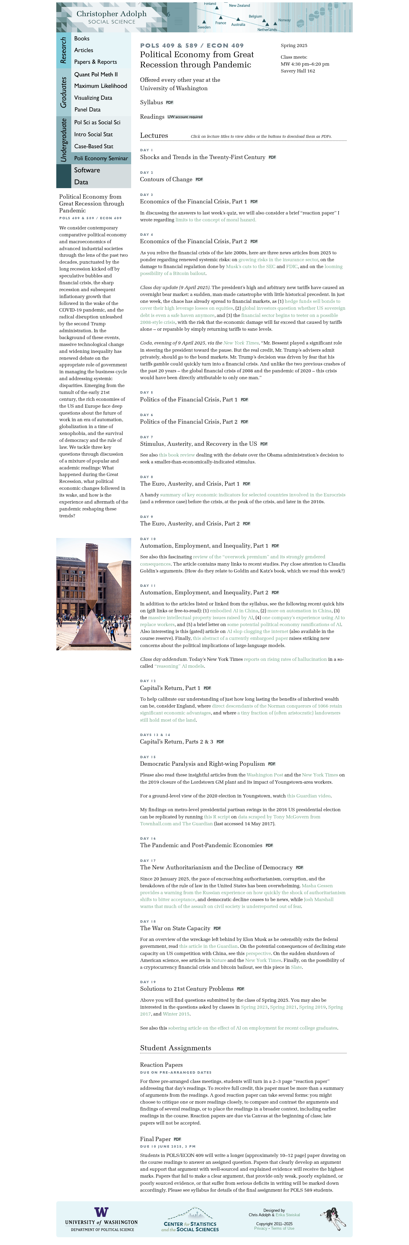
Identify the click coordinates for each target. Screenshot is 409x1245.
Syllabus (151, 103)
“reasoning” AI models (179, 666)
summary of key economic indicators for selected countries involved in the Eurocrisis (253, 495)
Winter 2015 (176, 1014)
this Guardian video (309, 796)
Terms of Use (282, 1228)
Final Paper (156, 1140)
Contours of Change (167, 180)
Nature (219, 960)
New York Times (241, 343)
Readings (153, 117)
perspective (258, 953)
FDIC (292, 267)
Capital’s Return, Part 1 (171, 688)
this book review (177, 455)
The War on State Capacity (176, 929)
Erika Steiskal (288, 1215)
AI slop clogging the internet (257, 631)
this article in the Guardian (208, 946)
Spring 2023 (254, 1007)
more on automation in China (299, 611)
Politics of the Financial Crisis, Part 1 (189, 400)
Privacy (260, 1228)
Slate (296, 967)
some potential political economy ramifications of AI (284, 624)
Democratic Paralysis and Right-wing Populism (203, 764)
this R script (217, 817)
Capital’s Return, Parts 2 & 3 (177, 742)
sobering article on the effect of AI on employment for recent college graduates (252, 1028)
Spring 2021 (283, 1007)
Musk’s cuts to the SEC (250, 267)
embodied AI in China (234, 611)
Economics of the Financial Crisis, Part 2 (194, 242)
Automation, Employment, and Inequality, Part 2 (205, 593)
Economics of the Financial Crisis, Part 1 (194, 202)
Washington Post (265, 775)
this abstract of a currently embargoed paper (240, 638)
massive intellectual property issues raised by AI (200, 618)
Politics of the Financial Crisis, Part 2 (189, 422)
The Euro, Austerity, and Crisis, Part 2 (190, 524)
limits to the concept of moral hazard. (215, 220)
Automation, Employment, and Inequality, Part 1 (205, 546)
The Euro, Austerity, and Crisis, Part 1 (190, 484)
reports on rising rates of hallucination (285, 659)
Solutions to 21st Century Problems (187, 989)
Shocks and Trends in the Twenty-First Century (203, 158)
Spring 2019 (312, 1007)
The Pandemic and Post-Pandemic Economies (202, 846)
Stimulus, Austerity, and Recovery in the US (199, 444)
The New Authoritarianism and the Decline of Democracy (217, 868)
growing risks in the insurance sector (278, 260)
